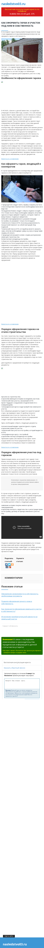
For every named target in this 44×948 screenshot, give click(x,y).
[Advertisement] (17, 276)
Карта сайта (9, 936)
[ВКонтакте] (6, 564)
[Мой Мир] (7, 567)
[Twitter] (9, 564)
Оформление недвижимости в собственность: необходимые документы (19, 595)
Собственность (13, 626)
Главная (5, 626)
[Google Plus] (10, 567)
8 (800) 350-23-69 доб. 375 (22, 13)
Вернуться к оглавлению (10, 159)
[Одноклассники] (12, 564)
